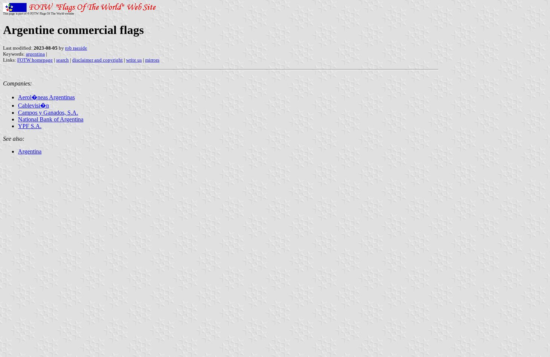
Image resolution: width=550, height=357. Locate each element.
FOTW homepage (35, 60)
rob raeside (76, 48)
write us (134, 60)
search (62, 60)
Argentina (30, 151)
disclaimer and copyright (97, 60)
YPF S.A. (30, 126)
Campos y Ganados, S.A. (48, 112)
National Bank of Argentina (50, 119)
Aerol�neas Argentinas (46, 97)
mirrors (152, 60)
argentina (35, 54)
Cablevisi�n (33, 105)
